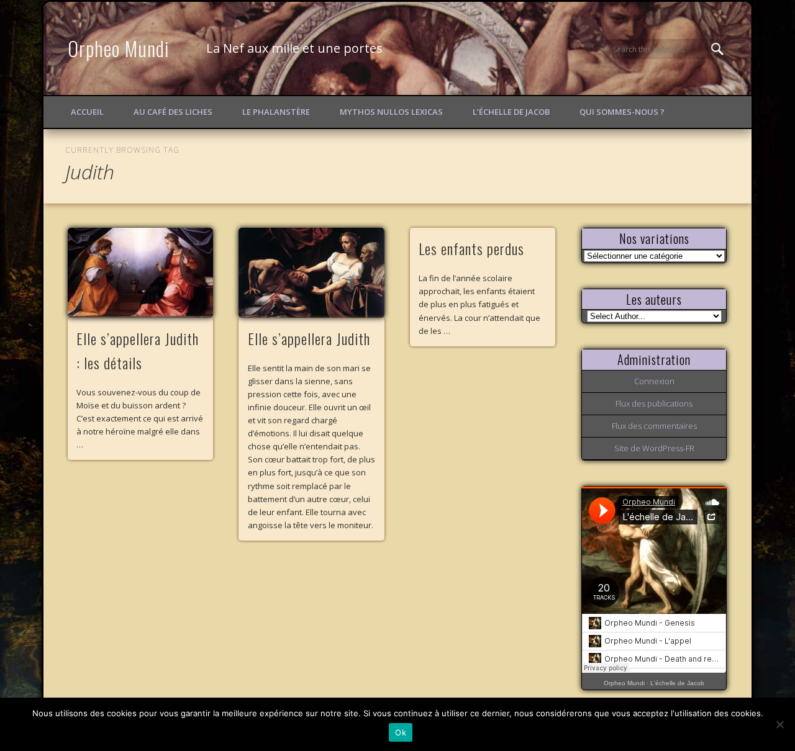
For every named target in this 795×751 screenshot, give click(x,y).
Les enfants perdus (471, 248)
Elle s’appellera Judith (309, 338)
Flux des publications (654, 403)
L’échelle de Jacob (511, 111)
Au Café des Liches (173, 111)
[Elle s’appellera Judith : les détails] (140, 273)
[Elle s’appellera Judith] (311, 273)
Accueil (87, 111)
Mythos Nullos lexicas (391, 111)
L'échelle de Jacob (677, 683)
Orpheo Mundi (119, 48)
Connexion (654, 381)
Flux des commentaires (654, 425)
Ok (400, 732)
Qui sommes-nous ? (622, 111)
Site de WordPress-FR (654, 448)
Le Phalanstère (276, 111)
